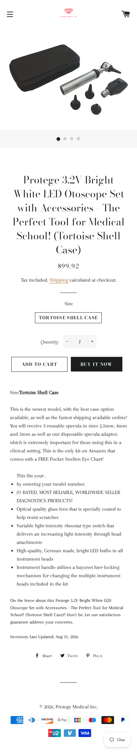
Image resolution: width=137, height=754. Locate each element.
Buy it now (96, 364)
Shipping (59, 280)
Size (69, 304)
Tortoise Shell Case (68, 317)
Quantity (50, 342)
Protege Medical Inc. (77, 707)
